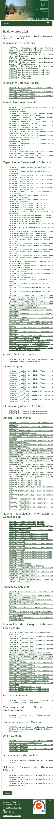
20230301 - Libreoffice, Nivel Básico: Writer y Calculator (30, 552)
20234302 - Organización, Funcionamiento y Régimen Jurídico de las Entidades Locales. (31, 97)
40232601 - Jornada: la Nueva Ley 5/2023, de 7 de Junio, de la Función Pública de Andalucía (31, 701)
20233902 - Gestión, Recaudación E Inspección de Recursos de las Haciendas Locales (31, 126)
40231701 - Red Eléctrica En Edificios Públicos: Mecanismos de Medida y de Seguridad (31, 337)
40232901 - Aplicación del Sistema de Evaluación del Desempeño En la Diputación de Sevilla (31, 360)
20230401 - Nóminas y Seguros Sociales (25, 481)
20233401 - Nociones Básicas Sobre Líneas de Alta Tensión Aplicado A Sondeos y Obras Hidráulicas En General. (31, 324)
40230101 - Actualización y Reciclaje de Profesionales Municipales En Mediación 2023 (31, 176)
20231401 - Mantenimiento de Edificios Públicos (28, 308)
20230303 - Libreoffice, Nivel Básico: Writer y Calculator (30, 556)
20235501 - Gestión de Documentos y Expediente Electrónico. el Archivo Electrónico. (31, 59)
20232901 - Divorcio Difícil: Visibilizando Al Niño (27, 235)
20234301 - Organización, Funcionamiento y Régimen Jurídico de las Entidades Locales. (31, 93)
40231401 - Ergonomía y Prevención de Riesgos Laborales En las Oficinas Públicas (31, 638)
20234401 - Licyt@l (16, 562)
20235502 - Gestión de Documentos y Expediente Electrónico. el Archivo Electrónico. (31, 63)
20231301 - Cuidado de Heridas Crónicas (25, 219)
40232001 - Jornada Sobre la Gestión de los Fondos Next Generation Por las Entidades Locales (31, 742)
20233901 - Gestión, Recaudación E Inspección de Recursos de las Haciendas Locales (31, 122)
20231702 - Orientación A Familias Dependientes (28, 413)
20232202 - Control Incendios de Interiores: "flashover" (30, 217)
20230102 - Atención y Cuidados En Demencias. (28, 205)
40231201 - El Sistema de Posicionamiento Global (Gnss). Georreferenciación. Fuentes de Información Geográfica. (31, 239)
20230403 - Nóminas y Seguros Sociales (25, 485)
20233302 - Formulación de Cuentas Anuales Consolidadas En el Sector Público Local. (31, 118)
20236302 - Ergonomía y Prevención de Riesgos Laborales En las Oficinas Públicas (31, 650)
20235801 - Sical (15, 148)
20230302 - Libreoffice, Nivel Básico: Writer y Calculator (30, 554)
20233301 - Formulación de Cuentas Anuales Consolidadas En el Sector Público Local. (31, 114)
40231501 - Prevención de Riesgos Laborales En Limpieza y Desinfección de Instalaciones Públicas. (31, 676)
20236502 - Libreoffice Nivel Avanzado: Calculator (28, 536)
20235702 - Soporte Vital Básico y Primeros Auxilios (29, 691)
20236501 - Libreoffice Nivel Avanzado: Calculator (28, 534)
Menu (6, 23)
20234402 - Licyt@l (16, 560)
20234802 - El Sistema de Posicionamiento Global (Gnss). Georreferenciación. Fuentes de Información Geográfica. (31, 257)
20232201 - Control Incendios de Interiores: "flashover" (30, 215)
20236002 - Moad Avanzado (20, 78)
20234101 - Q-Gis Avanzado (20, 564)
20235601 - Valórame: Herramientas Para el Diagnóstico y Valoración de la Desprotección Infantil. (31, 349)
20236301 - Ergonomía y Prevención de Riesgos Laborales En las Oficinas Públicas (31, 646)
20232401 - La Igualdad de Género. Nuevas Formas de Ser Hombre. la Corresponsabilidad (31, 597)
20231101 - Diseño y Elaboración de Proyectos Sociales (31, 231)
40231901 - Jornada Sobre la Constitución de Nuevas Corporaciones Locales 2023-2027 (31, 432)
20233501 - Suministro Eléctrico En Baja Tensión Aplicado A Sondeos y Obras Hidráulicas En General (31, 341)
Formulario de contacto (12, 816)
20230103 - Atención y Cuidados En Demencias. (28, 207)
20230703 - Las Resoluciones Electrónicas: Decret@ (29, 74)
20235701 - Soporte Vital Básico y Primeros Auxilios (29, 689)
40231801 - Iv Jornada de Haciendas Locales (26, 129)
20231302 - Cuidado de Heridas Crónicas (25, 221)
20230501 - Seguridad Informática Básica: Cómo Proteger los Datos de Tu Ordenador (31, 569)
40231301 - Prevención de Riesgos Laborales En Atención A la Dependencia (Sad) (31, 668)
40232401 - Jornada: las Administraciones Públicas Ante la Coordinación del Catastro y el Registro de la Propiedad (31, 437)
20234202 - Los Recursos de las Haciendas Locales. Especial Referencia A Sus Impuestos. (31, 136)
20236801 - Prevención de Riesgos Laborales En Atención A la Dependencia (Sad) (31, 664)
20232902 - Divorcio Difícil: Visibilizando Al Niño (27, 233)
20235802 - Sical (15, 150)
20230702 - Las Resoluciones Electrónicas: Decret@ (29, 72)
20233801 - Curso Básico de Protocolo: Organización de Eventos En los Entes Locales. (31, 89)
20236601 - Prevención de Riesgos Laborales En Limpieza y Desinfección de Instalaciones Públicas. (31, 680)
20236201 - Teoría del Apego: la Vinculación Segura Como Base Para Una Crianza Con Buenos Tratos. (31, 345)
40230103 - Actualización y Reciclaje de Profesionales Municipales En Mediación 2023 (31, 184)
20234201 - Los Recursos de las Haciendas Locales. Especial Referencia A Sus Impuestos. (31, 132)
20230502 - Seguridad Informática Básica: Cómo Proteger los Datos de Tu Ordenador (31, 573)
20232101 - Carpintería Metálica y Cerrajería (26, 209)
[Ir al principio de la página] (50, 801)
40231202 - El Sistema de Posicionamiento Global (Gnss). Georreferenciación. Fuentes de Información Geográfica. (31, 245)
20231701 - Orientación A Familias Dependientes (28, 411)
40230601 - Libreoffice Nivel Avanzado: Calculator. (28, 538)
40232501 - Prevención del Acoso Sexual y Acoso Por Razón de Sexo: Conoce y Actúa (31, 601)
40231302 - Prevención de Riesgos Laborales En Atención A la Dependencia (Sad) (31, 672)
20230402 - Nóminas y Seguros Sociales (25, 483)
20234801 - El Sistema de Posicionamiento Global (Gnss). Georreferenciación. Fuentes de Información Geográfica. (31, 251)
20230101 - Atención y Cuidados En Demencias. (28, 203)
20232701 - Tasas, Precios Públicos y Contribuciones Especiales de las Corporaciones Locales (31, 153)
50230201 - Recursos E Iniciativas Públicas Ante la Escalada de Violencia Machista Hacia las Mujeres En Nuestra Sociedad (31, 614)
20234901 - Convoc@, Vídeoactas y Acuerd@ (26, 522)
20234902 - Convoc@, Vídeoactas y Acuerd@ (26, 524)
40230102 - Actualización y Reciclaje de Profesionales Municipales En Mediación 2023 (31, 180)
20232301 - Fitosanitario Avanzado (22, 278)
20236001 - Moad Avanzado (20, 76)
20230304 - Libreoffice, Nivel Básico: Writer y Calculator (30, 558)
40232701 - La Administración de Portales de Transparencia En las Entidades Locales (31, 67)
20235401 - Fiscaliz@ (17, 111)
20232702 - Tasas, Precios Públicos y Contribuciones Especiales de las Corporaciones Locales (31, 157)
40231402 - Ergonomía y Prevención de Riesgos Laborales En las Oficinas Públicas (31, 642)
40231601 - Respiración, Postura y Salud (25, 687)
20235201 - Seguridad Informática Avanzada (26, 566)
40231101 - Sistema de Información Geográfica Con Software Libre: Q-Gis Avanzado (31, 581)
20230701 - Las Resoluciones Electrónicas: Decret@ (29, 70)
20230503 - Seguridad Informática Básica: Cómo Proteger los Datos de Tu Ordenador (31, 577)
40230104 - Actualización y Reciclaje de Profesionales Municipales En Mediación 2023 (31, 188)
